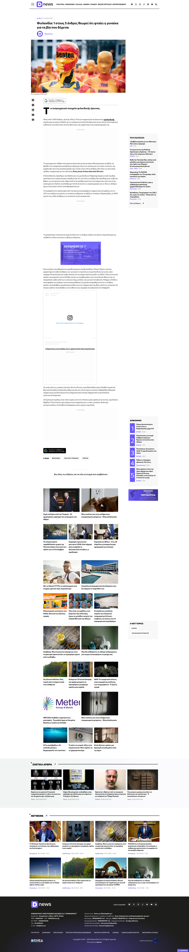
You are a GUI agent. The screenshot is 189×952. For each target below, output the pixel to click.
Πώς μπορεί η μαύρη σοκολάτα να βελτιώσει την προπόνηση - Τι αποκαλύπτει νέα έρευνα (139, 794)
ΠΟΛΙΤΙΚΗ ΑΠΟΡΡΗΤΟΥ (102, 932)
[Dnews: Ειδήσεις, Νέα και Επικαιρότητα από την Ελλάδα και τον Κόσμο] (45, 4)
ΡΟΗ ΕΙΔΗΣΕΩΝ (137, 137)
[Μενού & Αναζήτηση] (32, 4)
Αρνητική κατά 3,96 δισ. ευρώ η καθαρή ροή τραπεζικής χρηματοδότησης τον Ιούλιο (141, 184)
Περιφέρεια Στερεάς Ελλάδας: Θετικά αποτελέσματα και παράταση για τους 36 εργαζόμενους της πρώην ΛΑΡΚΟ (110, 882)
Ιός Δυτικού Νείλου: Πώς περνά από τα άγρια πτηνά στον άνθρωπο (53, 682)
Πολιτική (133, 178)
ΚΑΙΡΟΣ (134, 628)
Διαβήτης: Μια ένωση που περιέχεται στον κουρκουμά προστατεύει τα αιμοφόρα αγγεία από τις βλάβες (61, 654)
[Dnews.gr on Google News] (148, 4)
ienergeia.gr (33, 853)
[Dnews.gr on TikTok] (144, 4)
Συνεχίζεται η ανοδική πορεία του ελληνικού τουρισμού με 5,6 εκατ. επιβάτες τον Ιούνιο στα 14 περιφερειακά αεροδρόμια (105, 616)
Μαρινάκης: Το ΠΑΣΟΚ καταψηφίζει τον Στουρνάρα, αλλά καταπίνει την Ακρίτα (142, 174)
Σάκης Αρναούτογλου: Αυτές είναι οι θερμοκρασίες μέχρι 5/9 (145, 426)
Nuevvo (99, 942)
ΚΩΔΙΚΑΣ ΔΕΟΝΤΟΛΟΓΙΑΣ (130, 932)
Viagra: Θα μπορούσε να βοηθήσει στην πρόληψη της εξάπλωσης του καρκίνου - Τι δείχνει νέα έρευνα (77, 794)
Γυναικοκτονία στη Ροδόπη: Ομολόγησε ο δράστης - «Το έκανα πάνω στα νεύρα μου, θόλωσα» (142, 152)
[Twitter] (33, 105)
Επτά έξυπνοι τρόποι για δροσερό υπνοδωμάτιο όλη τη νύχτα (105, 747)
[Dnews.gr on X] (136, 4)
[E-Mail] (33, 115)
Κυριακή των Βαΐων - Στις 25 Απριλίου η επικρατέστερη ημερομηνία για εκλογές (105, 544)
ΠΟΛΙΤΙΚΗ (60, 4)
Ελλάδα (132, 156)
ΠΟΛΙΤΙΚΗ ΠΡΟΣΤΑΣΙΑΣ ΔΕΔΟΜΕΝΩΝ (78, 932)
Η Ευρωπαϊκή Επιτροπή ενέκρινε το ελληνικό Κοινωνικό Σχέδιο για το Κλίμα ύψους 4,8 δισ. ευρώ (44, 882)
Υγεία (33, 799)
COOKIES (116, 932)
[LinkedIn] (33, 110)
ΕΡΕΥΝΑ (85, 458)
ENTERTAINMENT (119, 4)
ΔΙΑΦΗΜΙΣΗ (46, 932)
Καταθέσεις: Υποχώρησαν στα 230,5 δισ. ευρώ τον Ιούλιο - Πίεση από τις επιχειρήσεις (143, 195)
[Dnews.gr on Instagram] (140, 4)
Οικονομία (133, 189)
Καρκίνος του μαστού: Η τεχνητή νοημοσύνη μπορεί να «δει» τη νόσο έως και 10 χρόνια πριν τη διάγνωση (46, 794)
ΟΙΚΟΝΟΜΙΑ (70, 4)
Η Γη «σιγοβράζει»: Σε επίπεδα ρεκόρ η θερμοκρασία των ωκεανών (54, 747)
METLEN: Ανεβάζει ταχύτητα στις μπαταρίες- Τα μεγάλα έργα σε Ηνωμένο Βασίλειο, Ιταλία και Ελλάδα (59, 720)
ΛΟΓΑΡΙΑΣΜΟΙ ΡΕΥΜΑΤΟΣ (140, 633)
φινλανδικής (109, 119)
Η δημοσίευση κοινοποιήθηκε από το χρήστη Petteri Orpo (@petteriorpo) (70, 348)
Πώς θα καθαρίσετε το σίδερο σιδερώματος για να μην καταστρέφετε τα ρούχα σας (143, 882)
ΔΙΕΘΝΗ (86, 4)
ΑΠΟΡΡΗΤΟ (184, 950)
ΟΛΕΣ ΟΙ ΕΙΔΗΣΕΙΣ (119, 905)
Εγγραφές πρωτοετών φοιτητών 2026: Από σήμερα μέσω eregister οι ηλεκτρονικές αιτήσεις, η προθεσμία (80, 547)
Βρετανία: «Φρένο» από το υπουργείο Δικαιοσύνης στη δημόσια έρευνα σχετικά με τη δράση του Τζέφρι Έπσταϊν (110, 794)
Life (131, 146)
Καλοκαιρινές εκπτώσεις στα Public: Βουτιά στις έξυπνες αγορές (55, 613)
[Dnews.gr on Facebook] (131, 4)
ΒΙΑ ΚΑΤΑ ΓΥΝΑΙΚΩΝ (71, 458)
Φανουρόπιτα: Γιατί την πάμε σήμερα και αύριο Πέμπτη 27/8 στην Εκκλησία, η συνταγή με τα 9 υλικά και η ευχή (146, 473)
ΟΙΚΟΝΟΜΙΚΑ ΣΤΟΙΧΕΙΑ (150, 932)
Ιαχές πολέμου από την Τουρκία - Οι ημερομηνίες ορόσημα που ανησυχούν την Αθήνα (60, 516)
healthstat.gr (66, 853)
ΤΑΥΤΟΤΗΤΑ (35, 932)
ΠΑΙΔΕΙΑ (93, 4)
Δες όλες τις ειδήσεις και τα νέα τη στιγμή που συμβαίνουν (81, 474)
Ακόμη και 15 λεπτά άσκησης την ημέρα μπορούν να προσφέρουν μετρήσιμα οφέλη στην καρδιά (78, 846)
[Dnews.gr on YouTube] (152, 4)
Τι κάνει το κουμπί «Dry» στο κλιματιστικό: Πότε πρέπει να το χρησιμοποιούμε (80, 747)
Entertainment (140, 465)
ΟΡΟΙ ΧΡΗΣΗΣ (58, 932)
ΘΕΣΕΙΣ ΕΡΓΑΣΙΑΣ (105, 4)
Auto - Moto (134, 168)
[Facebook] (33, 100)
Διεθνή (39, 18)
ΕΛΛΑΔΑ (79, 4)
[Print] (33, 120)
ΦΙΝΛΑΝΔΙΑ (56, 458)
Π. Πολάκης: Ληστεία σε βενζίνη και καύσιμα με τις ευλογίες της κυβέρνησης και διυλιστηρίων (44, 846)
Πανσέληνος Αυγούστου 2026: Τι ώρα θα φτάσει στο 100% (146, 451)
